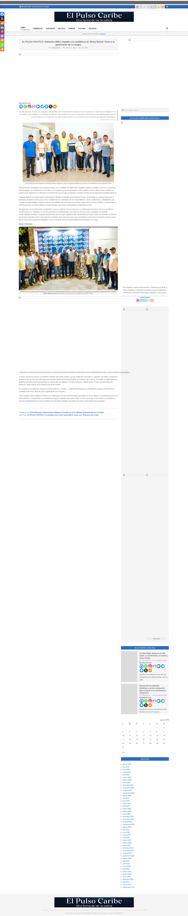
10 (123, 735)
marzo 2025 (127, 808)
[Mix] (2, 40)
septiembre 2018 (128, 887)
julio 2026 (126, 767)
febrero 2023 (127, 874)
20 (144, 739)
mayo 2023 (127, 866)
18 (130, 739)
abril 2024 (126, 837)
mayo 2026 (127, 772)
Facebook (103, 34)
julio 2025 (126, 798)
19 (137, 739)
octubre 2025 (127, 790)
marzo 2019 (127, 884)
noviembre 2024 (128, 819)
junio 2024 (126, 832)
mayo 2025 (127, 803)
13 (144, 735)
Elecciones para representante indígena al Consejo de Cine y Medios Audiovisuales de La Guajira (67, 412)
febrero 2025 (127, 811)
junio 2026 (126, 769)
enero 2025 (127, 814)
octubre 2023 (127, 853)
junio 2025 (126, 801)
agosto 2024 (127, 827)
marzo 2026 (127, 777)
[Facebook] (21, 106)
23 (164, 739)
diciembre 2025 (128, 785)
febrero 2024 (127, 842)
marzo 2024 (127, 840)
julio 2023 (126, 861)
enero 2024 (127, 845)
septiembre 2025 (128, 793)
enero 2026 (127, 782)
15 (157, 735)
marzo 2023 (127, 871)
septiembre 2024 (128, 824)
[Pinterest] (2, 32)
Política (84, 48)
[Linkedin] (2, 27)
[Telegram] (42, 106)
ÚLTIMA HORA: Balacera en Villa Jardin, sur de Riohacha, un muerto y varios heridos (153, 655)
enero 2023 (127, 876)
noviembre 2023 (128, 850)
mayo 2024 (127, 835)
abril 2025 (126, 806)
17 (123, 739)
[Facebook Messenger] (46, 106)
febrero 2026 (127, 780)
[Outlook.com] (38, 106)
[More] (55, 106)
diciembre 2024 (128, 816)
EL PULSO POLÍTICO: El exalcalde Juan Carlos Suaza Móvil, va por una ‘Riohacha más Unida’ (63, 415)
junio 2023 (126, 863)
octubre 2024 (127, 822)
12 (137, 735)
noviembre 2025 (128, 788)
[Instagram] (29, 106)
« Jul (122, 752)
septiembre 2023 (128, 856)
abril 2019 (126, 882)
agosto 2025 (127, 795)
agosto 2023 (127, 858)
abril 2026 (126, 774)
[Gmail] (34, 106)
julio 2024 (126, 829)
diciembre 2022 (128, 879)
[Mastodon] (2, 36)
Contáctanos (145, 297)
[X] (51, 106)
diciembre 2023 (128, 848)
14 (150, 735)
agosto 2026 (127, 764)
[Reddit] (2, 23)
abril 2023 (126, 869)
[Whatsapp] (25, 106)
